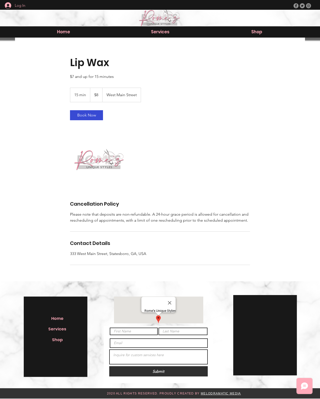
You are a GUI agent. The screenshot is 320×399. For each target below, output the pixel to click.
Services (57, 329)
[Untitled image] (99, 160)
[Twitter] (302, 5)
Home (57, 318)
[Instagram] (308, 5)
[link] (86, 115)
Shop (57, 340)
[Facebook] (296, 5)
